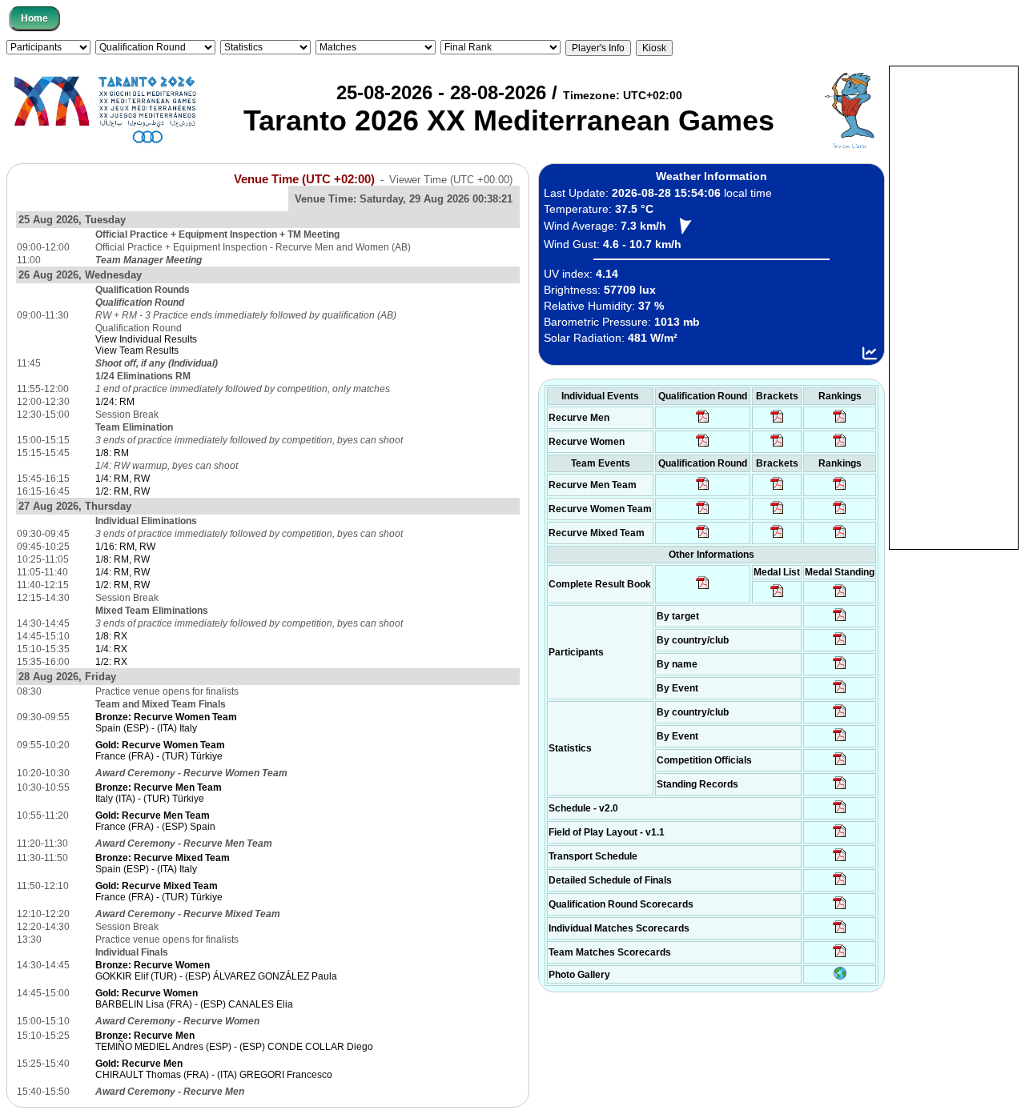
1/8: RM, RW (122, 559)
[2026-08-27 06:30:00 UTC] (839, 812)
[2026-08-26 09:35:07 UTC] (702, 513)
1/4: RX (111, 649)
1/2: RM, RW (122, 491)
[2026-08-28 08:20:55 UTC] (777, 513)
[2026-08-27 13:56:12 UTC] (839, 884)
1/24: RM (115, 401)
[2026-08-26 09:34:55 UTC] (702, 421)
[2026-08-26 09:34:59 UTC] (702, 445)
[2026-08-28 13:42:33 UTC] (839, 932)
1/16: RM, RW (125, 546)
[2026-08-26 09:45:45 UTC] (839, 908)
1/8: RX (111, 636)
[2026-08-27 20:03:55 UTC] (839, 860)
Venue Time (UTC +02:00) (304, 179)
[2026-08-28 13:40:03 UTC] (777, 421)
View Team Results (137, 350)
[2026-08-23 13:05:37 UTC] (839, 620)
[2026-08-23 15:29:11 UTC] (839, 788)
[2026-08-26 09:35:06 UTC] (702, 537)
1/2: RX (111, 661)
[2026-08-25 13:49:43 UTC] (839, 764)
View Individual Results (146, 339)
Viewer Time (450, 180)
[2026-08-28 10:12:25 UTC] (777, 537)
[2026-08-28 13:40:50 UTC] (702, 588)
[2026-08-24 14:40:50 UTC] (839, 644)
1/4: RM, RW (122, 478)
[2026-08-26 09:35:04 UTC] (702, 489)
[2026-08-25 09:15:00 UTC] (839, 836)
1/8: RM (112, 453)
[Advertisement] (954, 306)
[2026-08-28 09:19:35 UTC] (777, 489)
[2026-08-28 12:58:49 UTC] (777, 445)
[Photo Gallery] (840, 976)
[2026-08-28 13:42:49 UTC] (839, 956)
